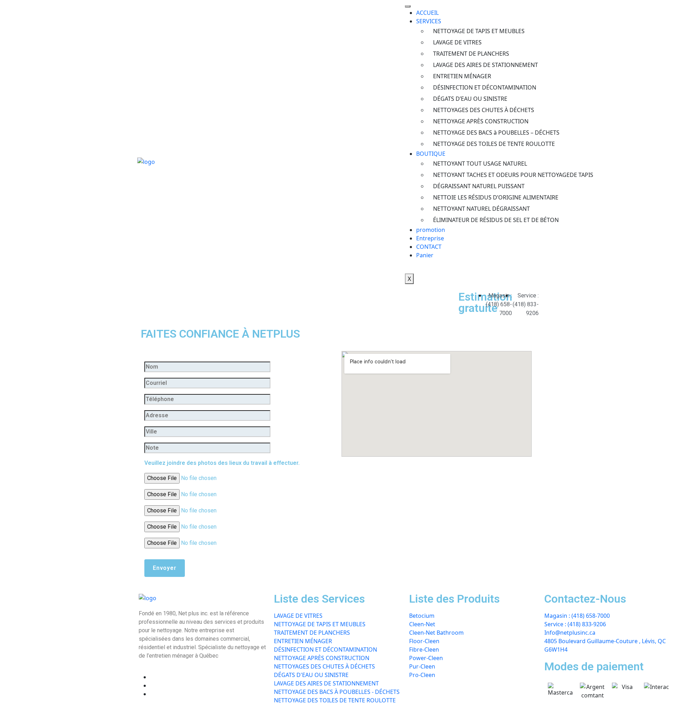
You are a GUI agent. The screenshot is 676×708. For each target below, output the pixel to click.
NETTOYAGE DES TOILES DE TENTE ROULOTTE (486, 144)
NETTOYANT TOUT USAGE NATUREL (480, 163)
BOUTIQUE (430, 154)
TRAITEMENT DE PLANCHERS (471, 53)
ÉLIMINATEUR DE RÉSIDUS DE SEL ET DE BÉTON (486, 220)
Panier (424, 255)
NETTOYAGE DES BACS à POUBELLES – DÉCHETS (486, 132)
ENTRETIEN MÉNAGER (462, 76)
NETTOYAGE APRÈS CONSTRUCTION (480, 121)
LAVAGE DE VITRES (457, 42)
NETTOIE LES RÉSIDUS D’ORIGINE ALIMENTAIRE (486, 197)
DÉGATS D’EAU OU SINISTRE (470, 99)
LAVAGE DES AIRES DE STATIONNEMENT (485, 65)
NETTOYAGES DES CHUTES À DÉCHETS (483, 110)
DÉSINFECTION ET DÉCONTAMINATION (484, 87)
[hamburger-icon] (408, 6)
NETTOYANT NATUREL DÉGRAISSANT (481, 209)
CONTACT (429, 247)
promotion (430, 230)
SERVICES (428, 21)
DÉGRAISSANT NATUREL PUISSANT (479, 186)
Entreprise (430, 238)
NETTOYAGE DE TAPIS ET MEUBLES (479, 31)
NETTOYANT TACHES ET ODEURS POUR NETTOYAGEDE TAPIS (486, 175)
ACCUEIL (427, 13)
